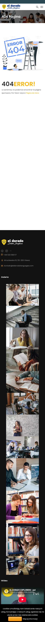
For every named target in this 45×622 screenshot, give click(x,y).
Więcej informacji (30, 619)
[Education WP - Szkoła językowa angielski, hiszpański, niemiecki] (11, 6)
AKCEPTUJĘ (15, 619)
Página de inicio (32, 93)
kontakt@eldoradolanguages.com (18, 265)
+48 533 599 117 (10, 255)
